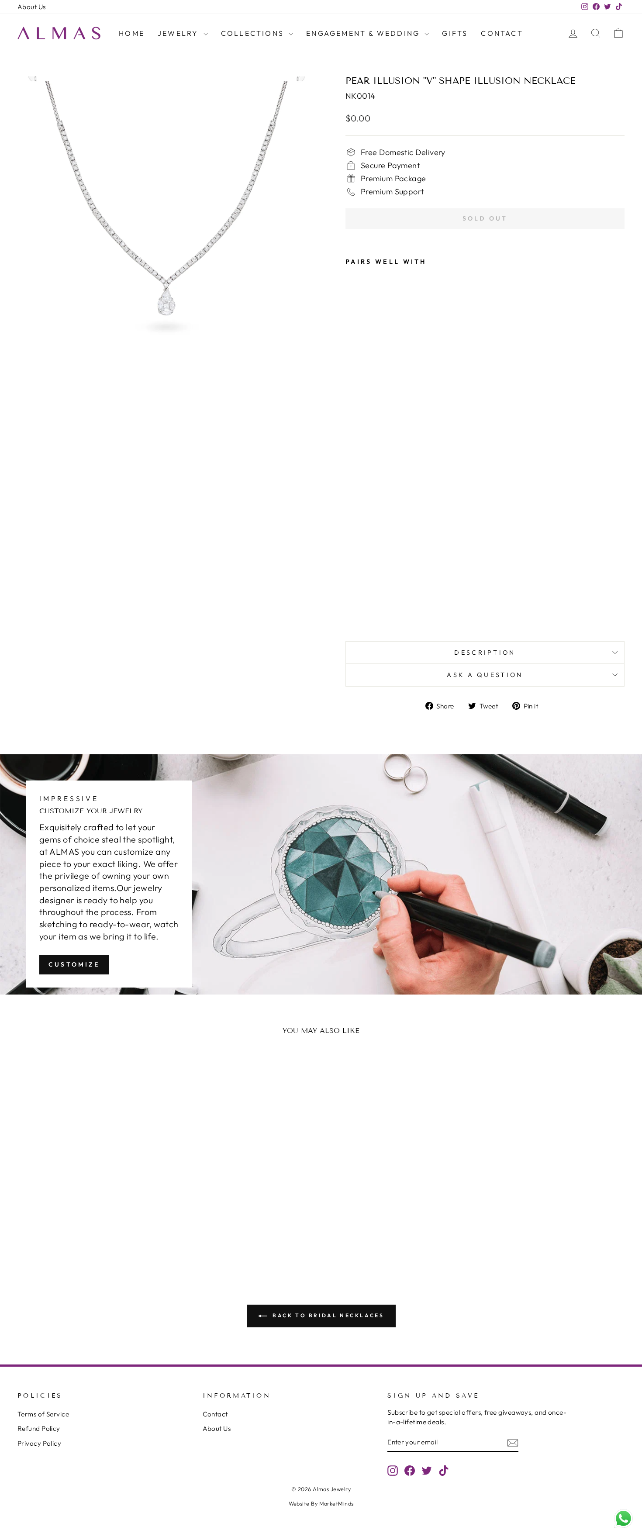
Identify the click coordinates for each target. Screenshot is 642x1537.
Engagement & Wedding (364, 33)
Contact (502, 33)
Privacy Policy (39, 1443)
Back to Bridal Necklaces (327, 1315)
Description (485, 652)
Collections (253, 33)
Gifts (455, 33)
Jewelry (179, 33)
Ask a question (485, 675)
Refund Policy (38, 1428)
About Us (31, 7)
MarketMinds (336, 1503)
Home (132, 33)
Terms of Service (43, 1414)
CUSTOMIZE (74, 964)
